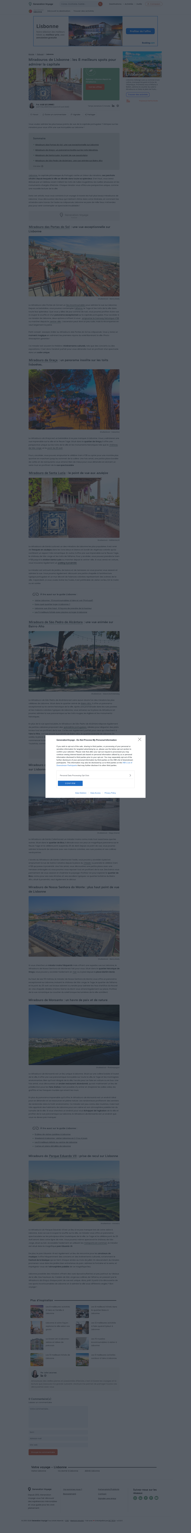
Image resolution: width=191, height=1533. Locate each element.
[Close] (140, 740)
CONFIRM (70, 783)
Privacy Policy (110, 793)
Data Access (95, 793)
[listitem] (95, 775)
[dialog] (95, 766)
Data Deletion (80, 793)
